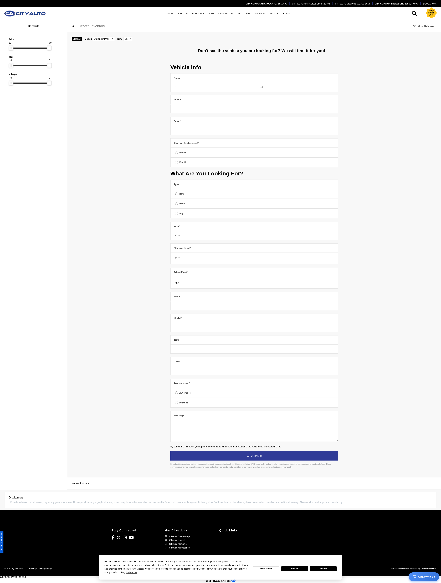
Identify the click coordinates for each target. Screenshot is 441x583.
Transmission (182, 383)
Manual (183, 402)
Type (177, 184)
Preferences (266, 568)
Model (178, 318)
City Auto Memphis (178, 544)
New (181, 193)
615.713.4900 (396, 4)
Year (177, 226)
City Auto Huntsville (178, 540)
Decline (294, 568)
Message (179, 415)
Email (177, 121)
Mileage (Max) (182, 248)
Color (177, 361)
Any (181, 213)
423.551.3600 (266, 4)
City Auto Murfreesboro (180, 548)
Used (182, 203)
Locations (430, 4)
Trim (176, 339)
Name (178, 78)
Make (177, 296)
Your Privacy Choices (218, 580)
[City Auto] (25, 13)
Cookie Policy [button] (205, 569)
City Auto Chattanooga (179, 536)
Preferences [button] (131, 572)
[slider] (11, 48)
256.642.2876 (311, 4)
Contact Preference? (186, 143)
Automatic (185, 392)
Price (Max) (181, 272)
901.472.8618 (352, 4)
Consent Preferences (13, 576)
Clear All (77, 39)
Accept (323, 568)
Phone (177, 99)
